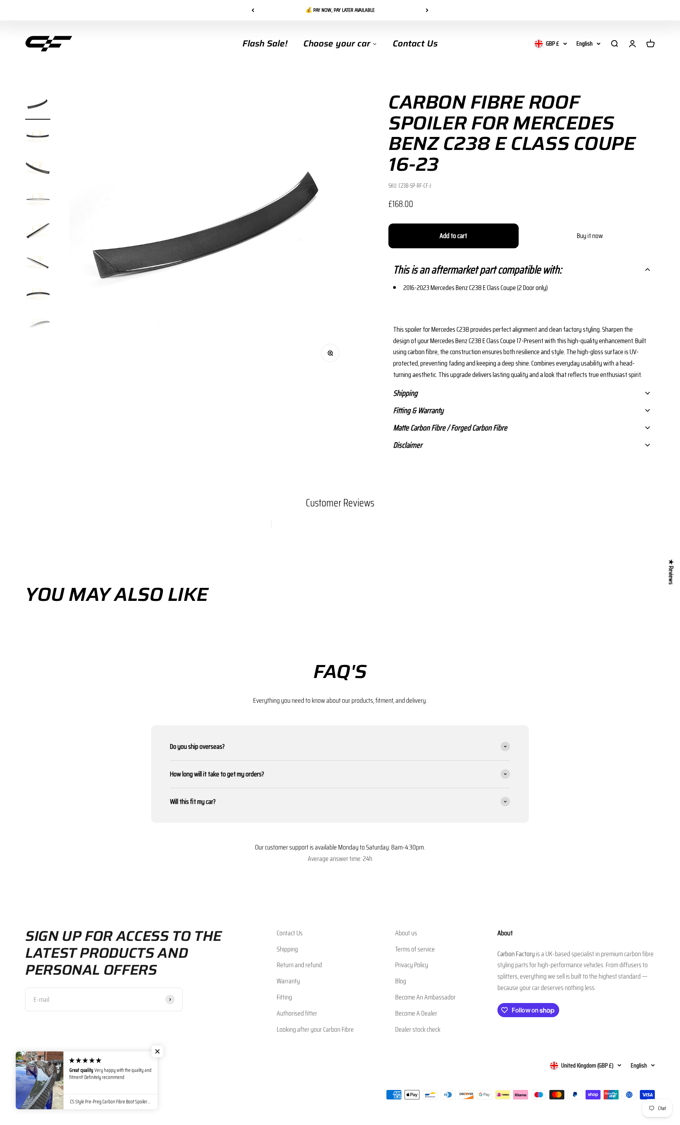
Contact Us (290, 932)
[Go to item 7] (37, 294)
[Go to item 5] (37, 232)
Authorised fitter (297, 1013)
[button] (521, 269)
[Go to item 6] (37, 263)
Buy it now (590, 235)
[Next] (427, 10)
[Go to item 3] (37, 169)
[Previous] (252, 10)
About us (406, 932)
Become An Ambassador (425, 997)
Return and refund (299, 964)
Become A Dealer (416, 1013)
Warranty (288, 980)
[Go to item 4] (37, 200)
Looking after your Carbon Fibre (315, 1029)
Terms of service (415, 949)
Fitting (284, 997)
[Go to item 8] (37, 326)
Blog (400, 980)
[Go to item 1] (37, 106)
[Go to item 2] (37, 137)
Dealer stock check (417, 1029)
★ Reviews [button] (671, 571)
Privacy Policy (411, 964)
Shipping (287, 949)
